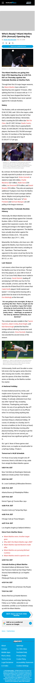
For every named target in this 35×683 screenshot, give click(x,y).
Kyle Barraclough (8, 327)
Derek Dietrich (17, 278)
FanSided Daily (21, 652)
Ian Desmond (12, 185)
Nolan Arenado (24, 177)
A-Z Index (4, 666)
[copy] (12, 43)
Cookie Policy (21, 659)
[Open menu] (3, 3)
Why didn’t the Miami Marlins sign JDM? (18, 542)
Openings (19, 646)
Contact (4, 649)
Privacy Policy (21, 656)
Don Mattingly (7, 297)
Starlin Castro (26, 123)
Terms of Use (6, 659)
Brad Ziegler (23, 324)
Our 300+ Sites (21, 649)
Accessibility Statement (24, 662)
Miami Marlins (9, 87)
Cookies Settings (22, 666)
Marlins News (11, 631)
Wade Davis (22, 183)
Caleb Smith (6, 289)
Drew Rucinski (20, 332)
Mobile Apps (5, 652)
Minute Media (10, 670)
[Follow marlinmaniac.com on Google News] (30, 623)
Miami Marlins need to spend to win (16, 556)
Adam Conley (13, 324)
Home (3, 631)
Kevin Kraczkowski (10, 40)
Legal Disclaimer (7, 662)
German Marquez (17, 202)
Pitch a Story (5, 656)
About (3, 646)
